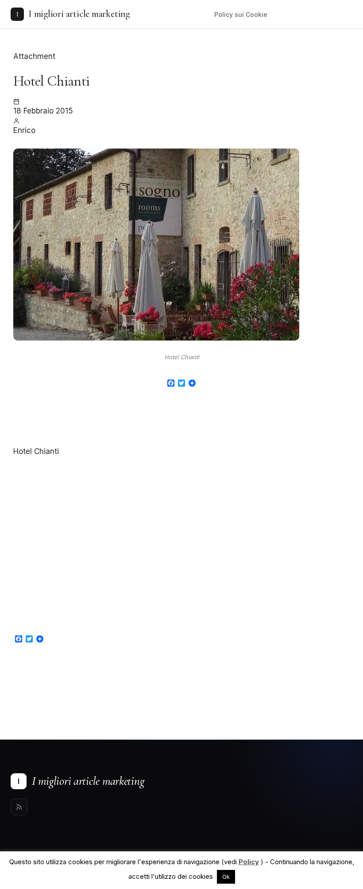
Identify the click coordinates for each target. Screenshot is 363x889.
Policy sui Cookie (240, 14)
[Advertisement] (181, 423)
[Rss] (19, 807)
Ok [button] (226, 876)
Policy (249, 862)
